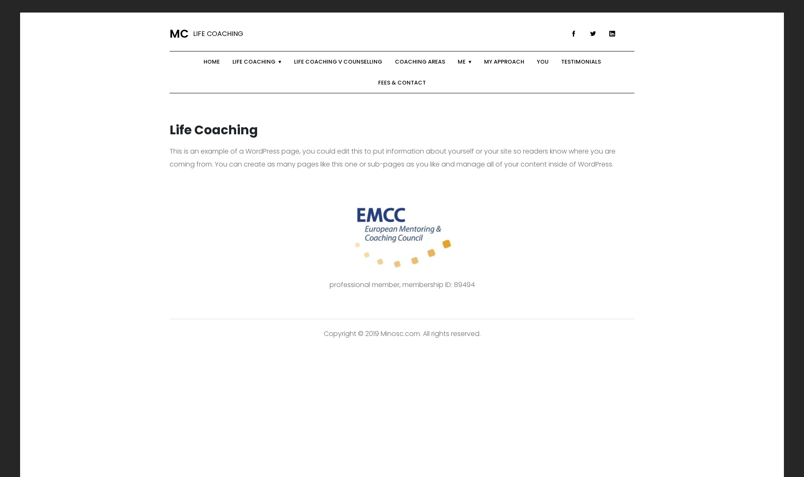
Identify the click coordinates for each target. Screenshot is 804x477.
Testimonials (581, 62)
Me (462, 62)
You (543, 62)
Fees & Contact (402, 83)
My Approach (504, 62)
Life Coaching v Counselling (338, 62)
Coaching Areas (420, 62)
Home (212, 62)
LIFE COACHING (206, 34)
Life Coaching (254, 62)
